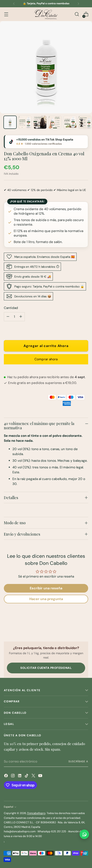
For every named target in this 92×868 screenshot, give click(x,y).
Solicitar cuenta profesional (46, 668)
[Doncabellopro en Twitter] (33, 776)
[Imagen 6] (85, 122)
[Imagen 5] (70, 122)
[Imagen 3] (40, 122)
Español (8, 806)
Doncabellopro (36, 813)
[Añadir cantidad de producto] (21, 316)
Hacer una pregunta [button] (46, 599)
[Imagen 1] (10, 122)
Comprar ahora (46, 359)
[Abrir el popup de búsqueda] (76, 14)
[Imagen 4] (55, 122)
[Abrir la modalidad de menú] (6, 14)
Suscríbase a (78, 761)
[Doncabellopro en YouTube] (40, 776)
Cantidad (11, 308)
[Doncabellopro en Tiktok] (27, 776)
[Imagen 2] (25, 122)
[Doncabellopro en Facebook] (6, 776)
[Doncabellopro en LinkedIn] (20, 776)
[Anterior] (14, 3)
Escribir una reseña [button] (46, 588)
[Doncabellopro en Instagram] (13, 776)
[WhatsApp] (84, 834)
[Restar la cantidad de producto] (8, 316)
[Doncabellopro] (46, 14)
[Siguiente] (78, 3)
